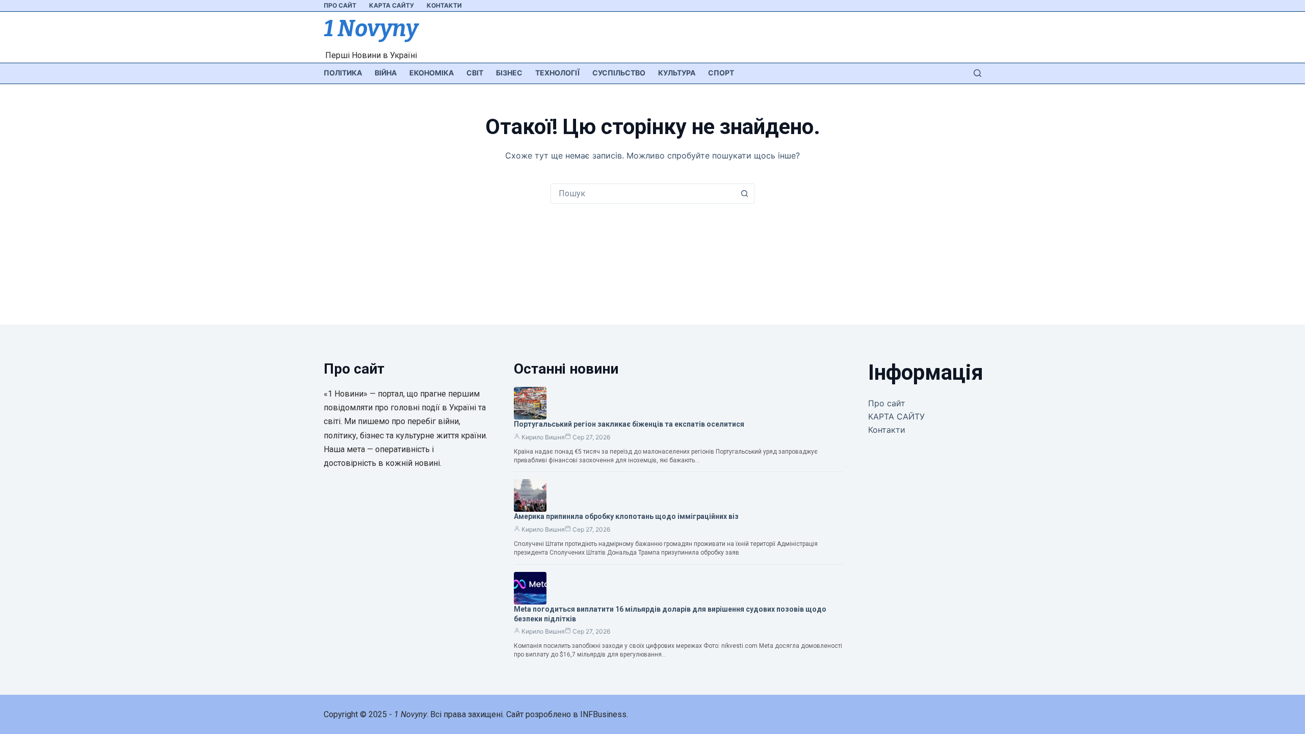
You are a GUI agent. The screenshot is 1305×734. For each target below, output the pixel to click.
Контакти (444, 5)
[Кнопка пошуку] (744, 193)
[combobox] (643, 194)
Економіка (431, 72)
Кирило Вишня (543, 437)
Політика (343, 72)
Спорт (721, 72)
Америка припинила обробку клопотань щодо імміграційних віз (626, 516)
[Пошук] (977, 73)
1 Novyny (371, 28)
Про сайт (340, 5)
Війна (386, 72)
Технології (557, 72)
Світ (474, 72)
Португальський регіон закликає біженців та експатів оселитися (629, 424)
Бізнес (509, 72)
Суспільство (618, 72)
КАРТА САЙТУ (391, 5)
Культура (676, 72)
